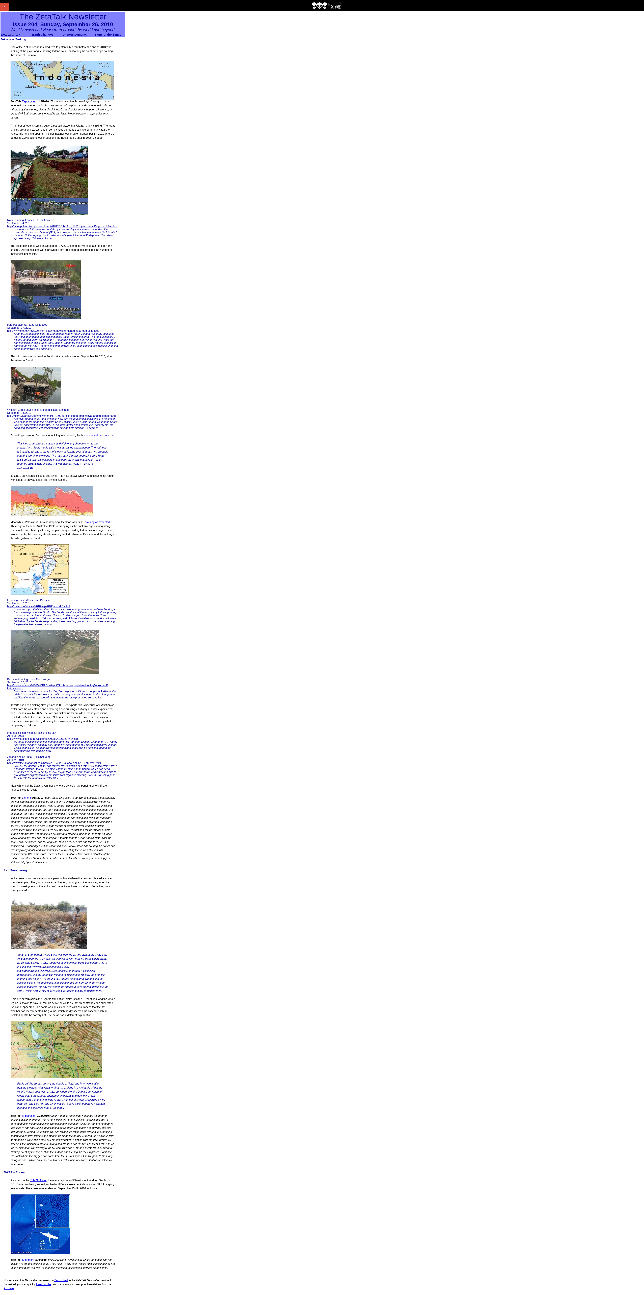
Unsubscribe (43, 1284)
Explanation (29, 101)
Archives (9, 1288)
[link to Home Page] (4, 10)
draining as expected (97, 522)
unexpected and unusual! (99, 435)
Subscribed (61, 1280)
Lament (26, 797)
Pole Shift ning (38, 1180)
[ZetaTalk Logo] (326, 8)
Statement (28, 1259)
